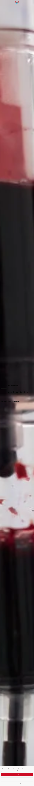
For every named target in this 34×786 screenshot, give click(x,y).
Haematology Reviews (15, 392)
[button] (2, 2)
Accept (17, 775)
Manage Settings (17, 783)
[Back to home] (17, 2)
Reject (17, 779)
